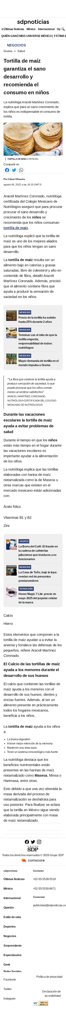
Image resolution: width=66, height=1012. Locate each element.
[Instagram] (39, 842)
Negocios (10, 936)
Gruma (8, 51)
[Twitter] (14, 169)
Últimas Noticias (14, 29)
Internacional (46, 29)
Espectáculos (12, 955)
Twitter (8, 989)
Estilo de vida (12, 917)
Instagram (9, 998)
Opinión (9, 907)
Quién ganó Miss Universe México (26, 35)
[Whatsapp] (21, 169)
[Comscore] (33, 860)
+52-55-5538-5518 (44, 879)
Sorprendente (13, 945)
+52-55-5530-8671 (44, 888)
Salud (21, 51)
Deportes (9, 926)
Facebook (10, 979)
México (31, 29)
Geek (7, 964)
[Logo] (33, 22)
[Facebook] (7, 169)
